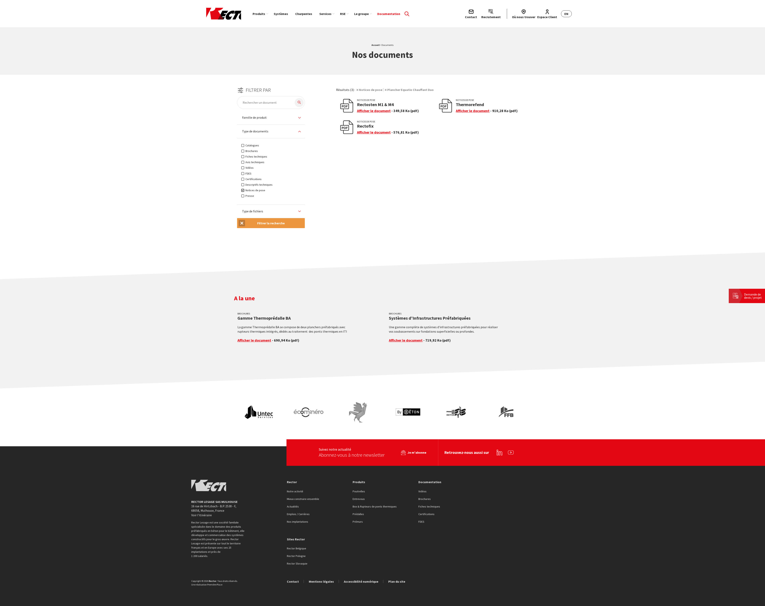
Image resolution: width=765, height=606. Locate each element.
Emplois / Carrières (298, 514)
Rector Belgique (296, 548)
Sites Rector (296, 539)
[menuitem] (259, 14)
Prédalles (358, 514)
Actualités (293, 506)
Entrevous (359, 499)
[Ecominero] (309, 412)
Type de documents (255, 131)
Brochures (424, 499)
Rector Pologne (296, 556)
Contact (293, 581)
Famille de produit (254, 117)
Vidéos (422, 491)
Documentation (388, 14)
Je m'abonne (416, 452)
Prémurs (358, 521)
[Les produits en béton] (457, 412)
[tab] (271, 118)
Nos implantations (297, 521)
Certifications (426, 514)
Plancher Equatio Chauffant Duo (410, 90)
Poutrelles (359, 491)
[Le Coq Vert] (358, 412)
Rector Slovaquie (297, 563)
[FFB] (507, 412)
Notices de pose (370, 90)
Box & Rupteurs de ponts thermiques (375, 506)
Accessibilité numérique (361, 581)
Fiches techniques (429, 506)
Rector (292, 482)
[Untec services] (259, 412)
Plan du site (396, 581)
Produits (259, 14)
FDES (421, 521)
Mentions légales (321, 581)
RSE (343, 14)
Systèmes (281, 14)
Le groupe (361, 14)
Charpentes (303, 14)
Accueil (376, 44)
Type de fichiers (252, 211)
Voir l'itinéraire (201, 515)
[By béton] (408, 412)
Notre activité (295, 491)
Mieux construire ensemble (303, 499)
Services (325, 14)
